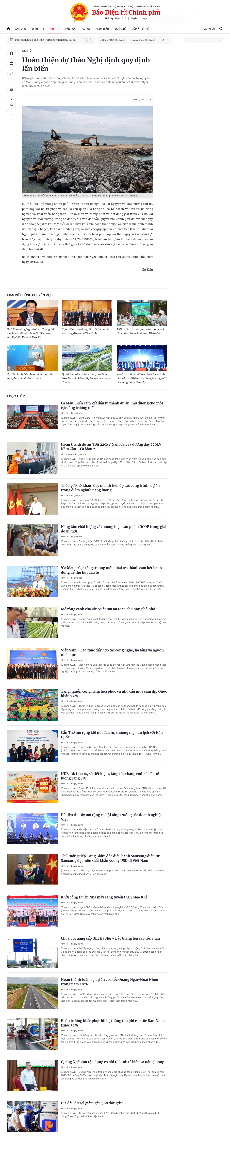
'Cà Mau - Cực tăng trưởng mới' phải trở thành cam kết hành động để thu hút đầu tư (111, 570)
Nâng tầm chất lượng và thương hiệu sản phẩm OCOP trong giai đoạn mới (113, 529)
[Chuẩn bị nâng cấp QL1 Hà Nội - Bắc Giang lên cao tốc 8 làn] (32, 952)
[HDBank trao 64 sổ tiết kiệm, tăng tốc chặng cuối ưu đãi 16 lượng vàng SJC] (32, 787)
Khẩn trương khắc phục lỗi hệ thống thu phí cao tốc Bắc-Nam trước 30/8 (112, 1023)
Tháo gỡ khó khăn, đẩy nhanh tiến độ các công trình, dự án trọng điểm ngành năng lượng (110, 487)
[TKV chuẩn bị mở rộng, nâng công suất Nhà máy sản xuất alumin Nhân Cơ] (142, 313)
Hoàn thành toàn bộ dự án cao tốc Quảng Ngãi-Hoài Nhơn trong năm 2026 (109, 981)
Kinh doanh (66, 454)
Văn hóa (70, 28)
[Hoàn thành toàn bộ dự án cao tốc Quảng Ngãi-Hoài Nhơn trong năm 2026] (32, 993)
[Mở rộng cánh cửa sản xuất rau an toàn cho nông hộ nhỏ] (32, 622)
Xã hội (86, 28)
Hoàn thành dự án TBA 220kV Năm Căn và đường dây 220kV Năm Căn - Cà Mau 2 (111, 446)
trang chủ (19, 28)
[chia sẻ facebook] (11, 53)
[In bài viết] (11, 89)
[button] (86, 40)
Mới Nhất (209, 28)
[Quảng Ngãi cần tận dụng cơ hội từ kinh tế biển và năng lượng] (32, 1075)
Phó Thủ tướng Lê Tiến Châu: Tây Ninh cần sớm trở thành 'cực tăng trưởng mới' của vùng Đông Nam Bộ (142, 378)
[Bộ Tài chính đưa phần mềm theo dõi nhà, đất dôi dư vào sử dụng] (32, 358)
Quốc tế (120, 28)
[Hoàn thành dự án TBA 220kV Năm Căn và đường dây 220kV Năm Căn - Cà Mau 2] (32, 458)
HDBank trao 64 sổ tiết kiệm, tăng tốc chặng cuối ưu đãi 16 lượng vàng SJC (110, 776)
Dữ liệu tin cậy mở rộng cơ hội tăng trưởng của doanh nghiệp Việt (111, 817)
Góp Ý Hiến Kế (140, 28)
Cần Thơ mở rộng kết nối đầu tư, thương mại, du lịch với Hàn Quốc (112, 734)
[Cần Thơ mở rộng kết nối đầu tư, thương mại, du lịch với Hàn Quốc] (32, 746)
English (134, 18)
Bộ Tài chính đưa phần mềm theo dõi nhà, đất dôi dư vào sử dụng (30, 376)
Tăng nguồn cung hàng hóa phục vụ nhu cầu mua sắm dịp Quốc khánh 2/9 (114, 693)
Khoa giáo (102, 28)
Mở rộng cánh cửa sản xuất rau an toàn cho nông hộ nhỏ (108, 609)
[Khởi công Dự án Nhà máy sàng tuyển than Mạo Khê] (32, 911)
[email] (162, 40)
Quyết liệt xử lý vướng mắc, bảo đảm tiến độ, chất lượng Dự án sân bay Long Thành (86, 378)
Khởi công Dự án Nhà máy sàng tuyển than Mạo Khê (104, 897)
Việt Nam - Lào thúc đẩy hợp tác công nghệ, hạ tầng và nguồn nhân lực (112, 652)
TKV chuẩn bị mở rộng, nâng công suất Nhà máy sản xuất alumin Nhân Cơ (141, 331)
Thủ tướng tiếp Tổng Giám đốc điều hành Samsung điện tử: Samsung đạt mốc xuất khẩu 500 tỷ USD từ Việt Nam (110, 858)
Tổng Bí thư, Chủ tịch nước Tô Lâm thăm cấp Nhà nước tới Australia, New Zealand (48, 39)
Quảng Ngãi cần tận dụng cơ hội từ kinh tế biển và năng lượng (112, 1062)
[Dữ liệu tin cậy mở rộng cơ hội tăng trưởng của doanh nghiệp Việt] (32, 828)
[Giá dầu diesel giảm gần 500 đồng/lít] (32, 1116)
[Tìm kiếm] (221, 29)
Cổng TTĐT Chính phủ (113, 40)
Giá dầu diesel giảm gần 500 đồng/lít (92, 1103)
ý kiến (107, 78)
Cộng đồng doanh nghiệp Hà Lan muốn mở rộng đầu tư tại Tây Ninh (86, 331)
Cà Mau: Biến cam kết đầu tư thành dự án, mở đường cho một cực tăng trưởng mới (112, 405)
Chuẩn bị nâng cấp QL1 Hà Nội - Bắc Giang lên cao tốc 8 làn (110, 938)
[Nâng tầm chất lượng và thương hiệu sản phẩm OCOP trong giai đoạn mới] (32, 540)
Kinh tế (54, 28)
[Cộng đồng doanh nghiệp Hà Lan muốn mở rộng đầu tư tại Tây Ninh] (87, 313)
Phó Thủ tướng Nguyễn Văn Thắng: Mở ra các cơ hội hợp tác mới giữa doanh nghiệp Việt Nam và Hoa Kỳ (31, 333)
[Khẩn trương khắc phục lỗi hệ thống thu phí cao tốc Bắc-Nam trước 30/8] (32, 1034)
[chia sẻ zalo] (11, 63)
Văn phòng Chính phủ (144, 40)
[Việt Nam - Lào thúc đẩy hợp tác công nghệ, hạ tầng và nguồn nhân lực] (32, 664)
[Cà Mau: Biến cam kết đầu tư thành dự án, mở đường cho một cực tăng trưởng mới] (32, 417)
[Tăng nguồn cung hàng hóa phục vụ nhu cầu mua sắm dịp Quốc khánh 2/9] (32, 705)
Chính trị (38, 28)
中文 (145, 18)
